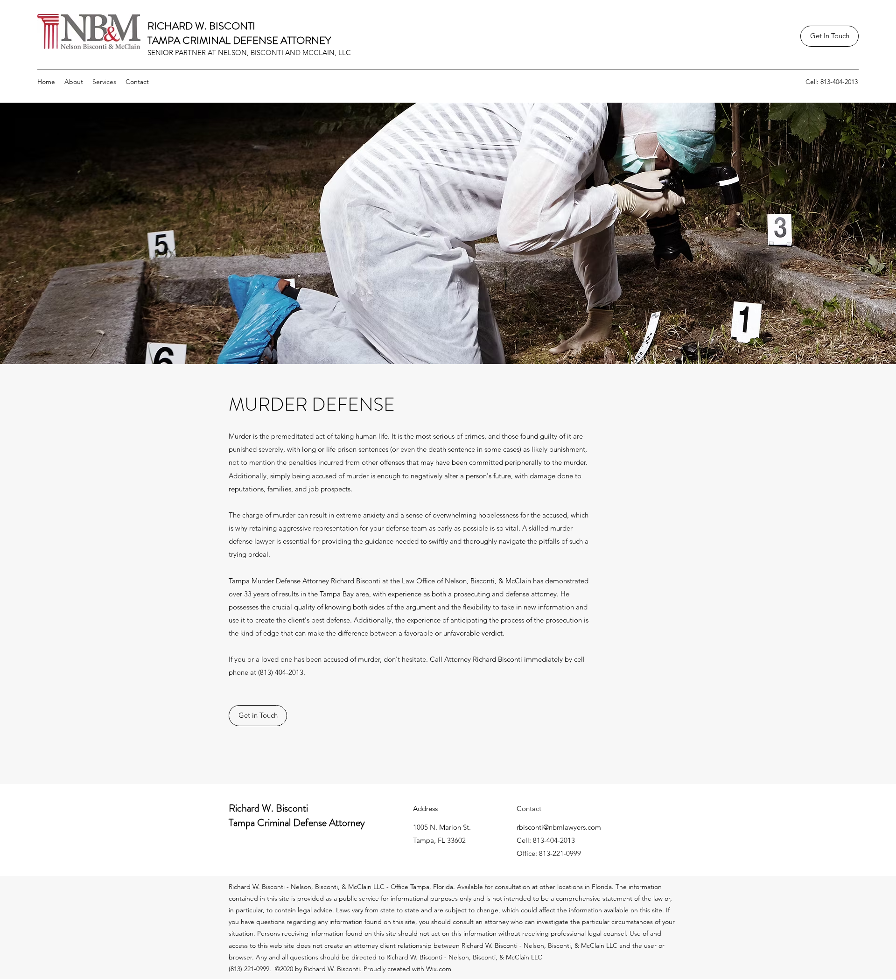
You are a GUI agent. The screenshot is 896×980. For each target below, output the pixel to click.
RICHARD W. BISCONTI (201, 26)
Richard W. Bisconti (268, 808)
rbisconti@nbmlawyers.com (559, 827)
